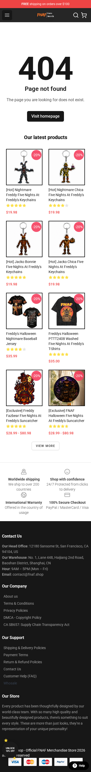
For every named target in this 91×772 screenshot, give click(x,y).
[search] (76, 15)
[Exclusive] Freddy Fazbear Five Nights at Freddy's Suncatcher (23, 416)
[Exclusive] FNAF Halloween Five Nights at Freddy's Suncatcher (66, 416)
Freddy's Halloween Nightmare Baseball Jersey (21, 339)
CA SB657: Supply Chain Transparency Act (37, 625)
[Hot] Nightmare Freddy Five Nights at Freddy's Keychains (22, 195)
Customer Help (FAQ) (20, 676)
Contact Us (12, 669)
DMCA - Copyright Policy (22, 618)
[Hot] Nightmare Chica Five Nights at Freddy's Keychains (66, 195)
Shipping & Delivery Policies (25, 648)
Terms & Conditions (19, 603)
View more (45, 446)
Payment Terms (16, 655)
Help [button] (82, 765)
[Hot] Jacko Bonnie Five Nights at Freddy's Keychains (23, 267)
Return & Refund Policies (23, 662)
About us (11, 596)
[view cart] (84, 15)
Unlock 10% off (10, 749)
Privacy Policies (16, 610)
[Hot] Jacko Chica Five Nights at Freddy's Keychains (66, 267)
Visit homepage (45, 116)
